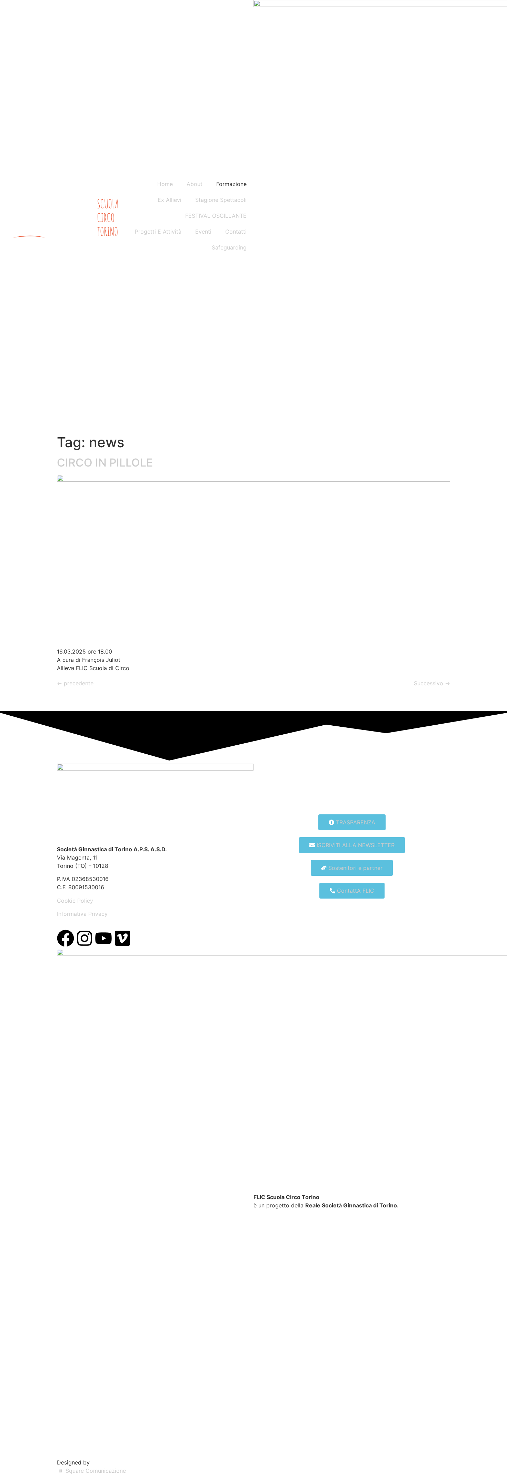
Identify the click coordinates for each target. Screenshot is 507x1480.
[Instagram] (84, 938)
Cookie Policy (75, 900)
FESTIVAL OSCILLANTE (216, 215)
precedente (75, 683)
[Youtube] (103, 938)
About (194, 183)
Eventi (203, 231)
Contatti (236, 231)
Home (165, 183)
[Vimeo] (122, 938)
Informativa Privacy (82, 913)
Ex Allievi (169, 199)
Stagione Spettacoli (221, 199)
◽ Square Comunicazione (91, 1470)
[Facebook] (65, 938)
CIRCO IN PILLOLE (105, 462)
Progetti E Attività (158, 231)
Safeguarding (229, 247)
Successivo (432, 683)
